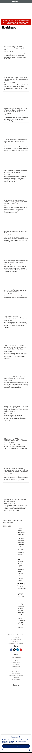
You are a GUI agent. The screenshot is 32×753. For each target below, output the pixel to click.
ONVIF (16, 668)
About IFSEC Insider (16, 639)
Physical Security (16, 670)
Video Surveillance (16, 657)
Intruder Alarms (16, 673)
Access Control (16, 672)
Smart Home (16, 664)
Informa (16, 1)
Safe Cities (16, 677)
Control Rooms (16, 666)
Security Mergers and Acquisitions (16, 659)
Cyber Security (16, 679)
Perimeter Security (16, 662)
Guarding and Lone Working (16, 675)
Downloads (16, 637)
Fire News (16, 681)
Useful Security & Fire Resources (16, 643)
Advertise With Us (16, 641)
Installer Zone (16, 661)
